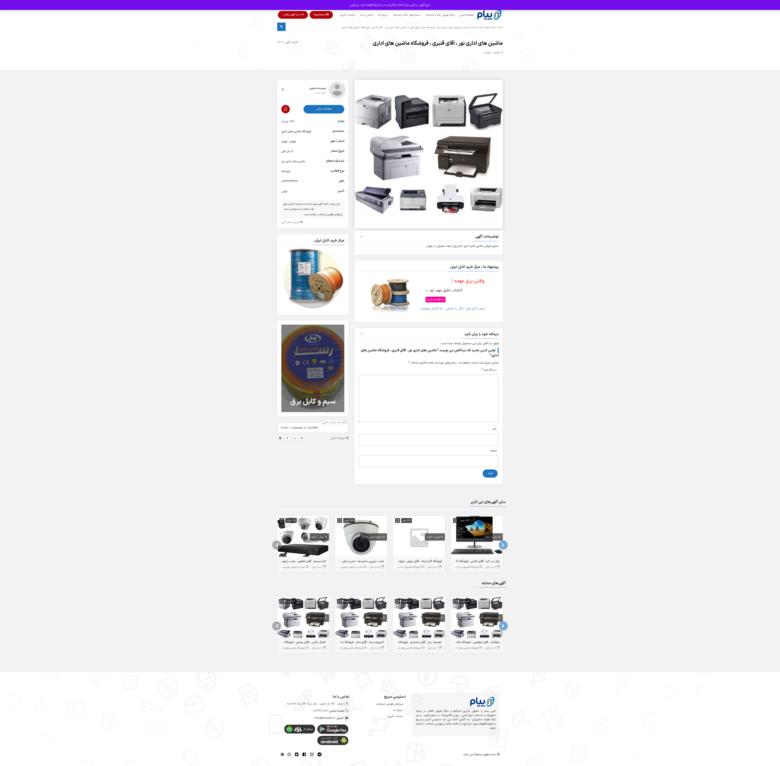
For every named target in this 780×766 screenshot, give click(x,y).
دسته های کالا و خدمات (406, 15)
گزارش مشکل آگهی (290, 222)
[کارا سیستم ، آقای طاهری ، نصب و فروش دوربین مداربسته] (303, 537)
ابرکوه (374, 618)
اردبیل (437, 537)
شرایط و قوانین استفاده (389, 704)
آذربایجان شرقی (375, 537)
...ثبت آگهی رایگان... (292, 14)
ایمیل (493, 450)
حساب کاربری (347, 15)
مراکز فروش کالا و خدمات (440, 15)
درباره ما (383, 15)
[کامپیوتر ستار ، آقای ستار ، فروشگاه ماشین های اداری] (361, 618)
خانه (500, 27)
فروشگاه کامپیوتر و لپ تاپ (465, 567)
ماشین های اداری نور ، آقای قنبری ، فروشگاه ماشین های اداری (438, 43)
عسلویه (429, 618)
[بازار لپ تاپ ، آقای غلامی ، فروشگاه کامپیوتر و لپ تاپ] (477, 537)
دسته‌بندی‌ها (320, 14)
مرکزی (495, 537)
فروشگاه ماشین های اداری (422, 27)
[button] (428, 237)
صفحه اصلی (467, 15)
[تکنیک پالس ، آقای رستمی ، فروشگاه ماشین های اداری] (303, 618)
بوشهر (495, 618)
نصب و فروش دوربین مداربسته (347, 567)
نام (495, 429)
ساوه (488, 537)
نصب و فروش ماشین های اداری (452, 27)
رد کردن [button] (354, 5)
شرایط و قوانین (334, 214)
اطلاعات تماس (324, 109)
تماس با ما (366, 15)
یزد (381, 618)
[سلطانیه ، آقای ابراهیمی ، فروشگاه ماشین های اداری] (477, 618)
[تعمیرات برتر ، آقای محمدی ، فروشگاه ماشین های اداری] (419, 618)
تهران (497, 52)
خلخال (429, 537)
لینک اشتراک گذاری (333, 422)
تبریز (364, 537)
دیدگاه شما (489, 370)
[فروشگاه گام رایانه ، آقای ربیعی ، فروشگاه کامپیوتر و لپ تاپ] (419, 537)
